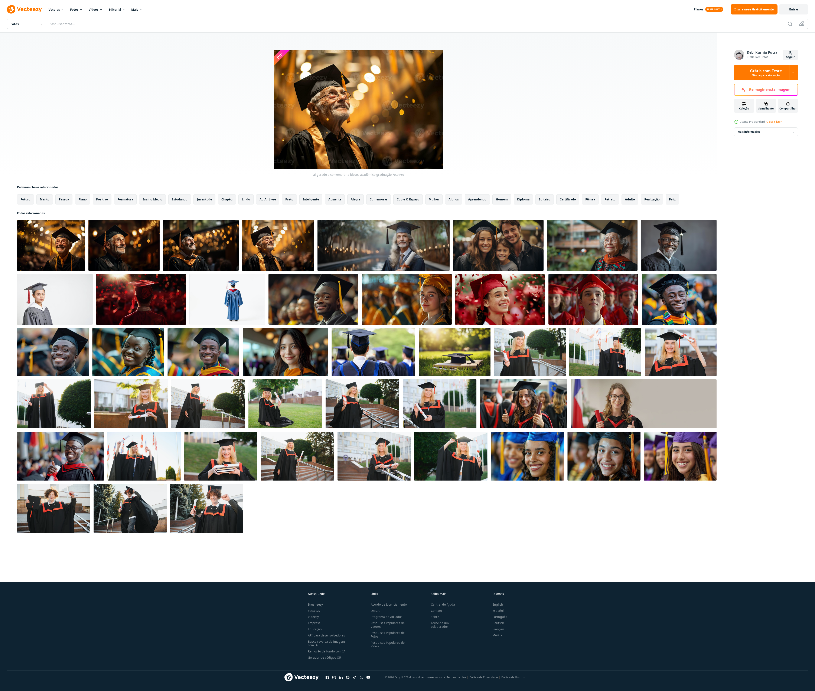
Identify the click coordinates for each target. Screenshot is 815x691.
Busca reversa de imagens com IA (327, 643)
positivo (102, 199)
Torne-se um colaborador (440, 625)
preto (289, 199)
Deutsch (498, 623)
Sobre (435, 617)
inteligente (311, 199)
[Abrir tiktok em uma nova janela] (354, 677)
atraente (334, 199)
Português (499, 617)
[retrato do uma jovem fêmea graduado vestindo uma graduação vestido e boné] (55, 299)
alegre (355, 199)
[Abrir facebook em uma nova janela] (327, 677)
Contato (436, 611)
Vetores (54, 9)
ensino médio (152, 199)
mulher (434, 199)
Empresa (314, 623)
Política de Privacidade (483, 677)
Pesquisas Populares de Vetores (388, 625)
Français (498, 629)
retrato (610, 199)
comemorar (378, 199)
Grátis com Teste (766, 72)
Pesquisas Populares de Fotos (388, 634)
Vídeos (93, 9)
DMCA (375, 611)
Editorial (115, 9)
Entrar (793, 9)
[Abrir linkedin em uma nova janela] (341, 677)
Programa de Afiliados (386, 617)
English (497, 604)
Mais (134, 9)
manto (44, 199)
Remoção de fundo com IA (326, 651)
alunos (454, 199)
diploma (523, 199)
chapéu (226, 199)
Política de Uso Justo (514, 677)
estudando (180, 199)
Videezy (313, 617)
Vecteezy (314, 611)
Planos (699, 9)
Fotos (74, 9)
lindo (246, 199)
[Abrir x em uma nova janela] (361, 677)
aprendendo (477, 199)
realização (652, 199)
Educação (315, 629)
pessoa (64, 199)
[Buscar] (790, 23)
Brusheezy (315, 604)
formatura (125, 199)
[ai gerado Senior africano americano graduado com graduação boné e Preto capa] (679, 245)
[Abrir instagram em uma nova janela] (334, 677)
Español (498, 611)
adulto (630, 199)
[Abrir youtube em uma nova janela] (368, 677)
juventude (204, 199)
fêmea (590, 199)
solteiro (544, 199)
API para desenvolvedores (326, 635)
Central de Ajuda (443, 604)
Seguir (790, 57)
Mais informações (749, 132)
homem (502, 199)
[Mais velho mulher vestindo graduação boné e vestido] (592, 245)
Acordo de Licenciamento (389, 604)
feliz (672, 199)
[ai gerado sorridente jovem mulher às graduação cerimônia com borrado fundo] (285, 352)
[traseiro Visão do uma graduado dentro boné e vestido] (227, 299)
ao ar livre (268, 199)
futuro (25, 199)
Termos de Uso (456, 677)
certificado (568, 199)
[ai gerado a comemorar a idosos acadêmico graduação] (51, 245)
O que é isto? (774, 122)
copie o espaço (408, 199)
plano (82, 199)
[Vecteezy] (24, 9)
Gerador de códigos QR (324, 657)
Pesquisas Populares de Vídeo (388, 644)
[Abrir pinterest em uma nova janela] (347, 677)
